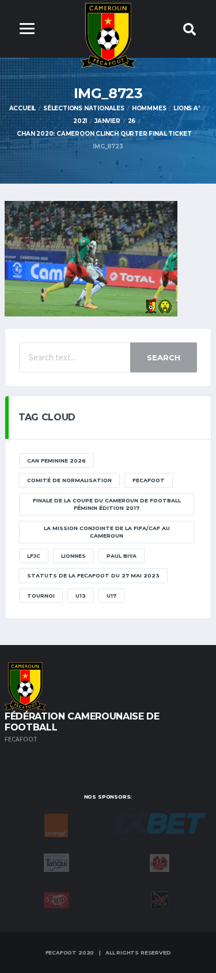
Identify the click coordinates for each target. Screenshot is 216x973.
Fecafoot (148, 480)
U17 (111, 595)
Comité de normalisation (69, 480)
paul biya (122, 556)
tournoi (41, 595)
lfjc (33, 556)
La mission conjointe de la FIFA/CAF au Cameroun (107, 532)
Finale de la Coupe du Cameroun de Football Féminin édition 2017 (107, 504)
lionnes (73, 556)
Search (163, 357)
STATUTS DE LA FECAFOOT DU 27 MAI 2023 (93, 575)
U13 (80, 595)
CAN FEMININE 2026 (56, 460)
